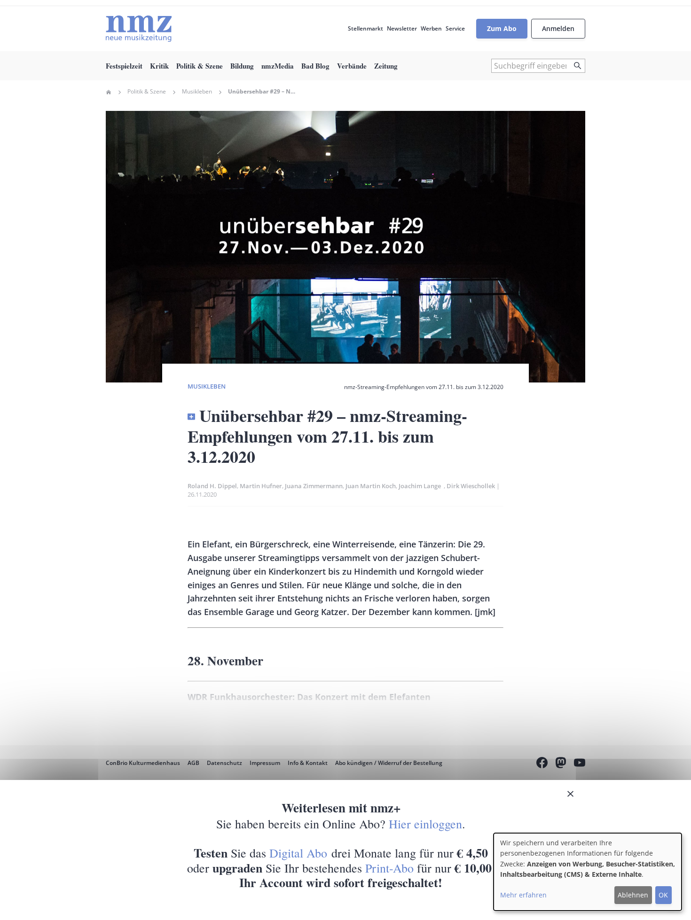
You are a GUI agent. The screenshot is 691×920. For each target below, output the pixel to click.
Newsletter (402, 28)
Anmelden (558, 28)
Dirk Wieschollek (471, 486)
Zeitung (386, 66)
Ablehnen (633, 894)
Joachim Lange (421, 486)
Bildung (242, 66)
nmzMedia (277, 66)
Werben (431, 28)
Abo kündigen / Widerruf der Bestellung (388, 763)
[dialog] (588, 872)
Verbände (352, 66)
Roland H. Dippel (212, 486)
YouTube (579, 764)
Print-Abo (389, 868)
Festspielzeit (124, 66)
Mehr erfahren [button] (523, 894)
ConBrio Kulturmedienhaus (143, 763)
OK (663, 894)
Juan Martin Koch (371, 486)
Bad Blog (315, 66)
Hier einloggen (425, 824)
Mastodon (560, 764)
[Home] (139, 29)
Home (108, 92)
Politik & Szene (199, 66)
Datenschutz (224, 763)
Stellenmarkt (365, 28)
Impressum (265, 763)
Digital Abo (298, 853)
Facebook (542, 764)
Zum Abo (502, 28)
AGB (193, 763)
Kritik (159, 66)
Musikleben (197, 91)
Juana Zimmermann (314, 486)
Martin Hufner (261, 486)
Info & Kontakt (308, 763)
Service (455, 28)
